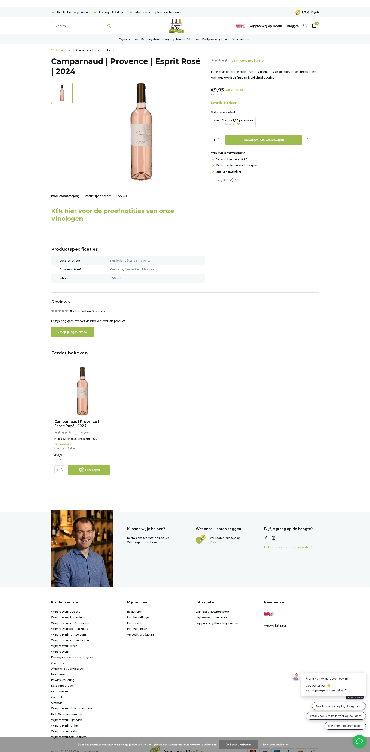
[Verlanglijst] (305, 25)
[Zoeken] (109, 26)
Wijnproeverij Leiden (64, 731)
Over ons (57, 663)
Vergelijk (222, 180)
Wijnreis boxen (129, 39)
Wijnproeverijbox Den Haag (69, 629)
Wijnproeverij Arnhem (65, 725)
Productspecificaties (98, 196)
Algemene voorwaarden (67, 668)
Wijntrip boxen (175, 39)
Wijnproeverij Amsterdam (68, 634)
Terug (59, 50)
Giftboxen (193, 39)
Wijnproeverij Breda (64, 646)
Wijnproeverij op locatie (266, 26)
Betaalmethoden (62, 686)
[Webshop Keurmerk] (240, 25)
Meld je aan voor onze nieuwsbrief (288, 547)
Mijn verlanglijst (138, 629)
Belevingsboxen (152, 39)
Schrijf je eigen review (72, 332)
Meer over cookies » (275, 744)
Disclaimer (58, 674)
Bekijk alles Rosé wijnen (248, 61)
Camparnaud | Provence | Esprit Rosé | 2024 (76, 424)
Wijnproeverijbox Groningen (70, 623)
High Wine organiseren (66, 714)
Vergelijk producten (140, 634)
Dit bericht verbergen (238, 744)
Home (68, 50)
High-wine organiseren (211, 617)
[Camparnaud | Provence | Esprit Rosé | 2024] (82, 391)
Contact (56, 697)
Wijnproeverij (60, 652)
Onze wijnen (240, 39)
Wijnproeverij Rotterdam (68, 617)
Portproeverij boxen (215, 39)
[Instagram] (273, 538)
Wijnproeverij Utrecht (65, 612)
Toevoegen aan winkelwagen (263, 139)
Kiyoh (315, 12)
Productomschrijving (65, 196)
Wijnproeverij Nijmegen (66, 720)
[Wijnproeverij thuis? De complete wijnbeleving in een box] (185, 25)
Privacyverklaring (62, 680)
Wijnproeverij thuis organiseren (72, 708)
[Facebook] (266, 538)
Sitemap (57, 703)
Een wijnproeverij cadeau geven (72, 657)
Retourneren (59, 691)
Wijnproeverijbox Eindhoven (70, 640)
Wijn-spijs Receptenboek (212, 612)
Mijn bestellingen (138, 617)
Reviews (121, 196)
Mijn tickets (135, 623)
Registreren (134, 612)
